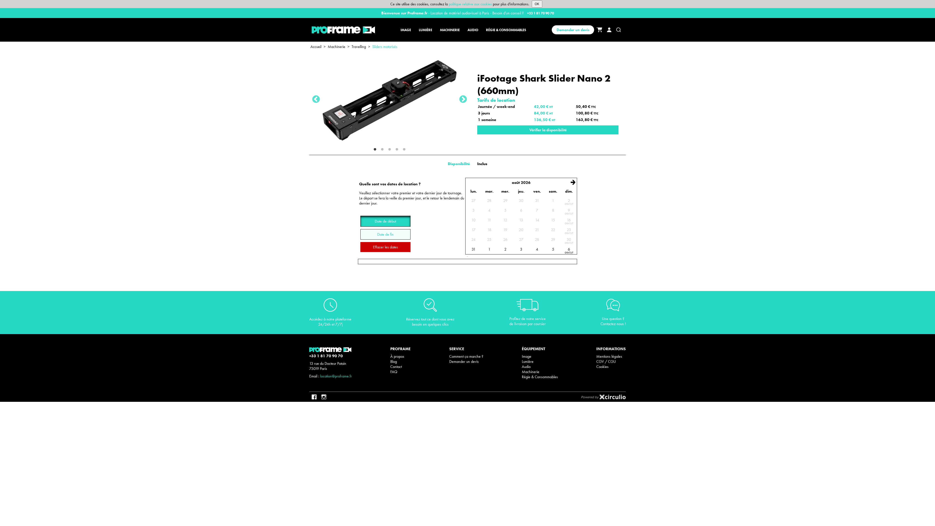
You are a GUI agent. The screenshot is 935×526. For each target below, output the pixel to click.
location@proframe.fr (336, 376)
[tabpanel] (390, 99)
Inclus (482, 163)
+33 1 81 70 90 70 (540, 13)
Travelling (359, 46)
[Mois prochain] (573, 182)
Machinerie (336, 46)
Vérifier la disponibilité (548, 129)
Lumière (527, 361)
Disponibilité (459, 163)
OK (537, 4)
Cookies (602, 366)
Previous (316, 99)
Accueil (315, 46)
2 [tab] (382, 149)
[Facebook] (314, 396)
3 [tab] (389, 149)
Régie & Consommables (540, 376)
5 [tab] (404, 149)
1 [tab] (375, 149)
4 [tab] (396, 149)
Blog (393, 361)
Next (463, 99)
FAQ (393, 371)
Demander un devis (573, 29)
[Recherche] (618, 30)
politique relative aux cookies (470, 4)
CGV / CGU (606, 361)
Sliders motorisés (384, 46)
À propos (397, 356)
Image (526, 356)
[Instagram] (323, 396)
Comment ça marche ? (466, 356)
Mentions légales (609, 356)
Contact (396, 366)
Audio (526, 366)
